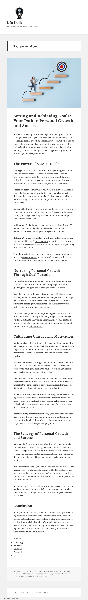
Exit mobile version (9, 598)
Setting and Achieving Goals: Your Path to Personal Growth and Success (43, 120)
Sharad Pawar (37, 571)
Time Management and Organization (45, 574)
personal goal (19, 576)
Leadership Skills (56, 571)
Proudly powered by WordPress (38, 592)
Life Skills (14, 22)
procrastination (29, 257)
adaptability (28, 454)
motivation (68, 574)
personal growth (29, 140)
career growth (41, 241)
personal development (31, 323)
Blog (47, 571)
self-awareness (36, 326)
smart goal (43, 576)
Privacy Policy (19, 592)
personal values (35, 365)
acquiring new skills (53, 319)
